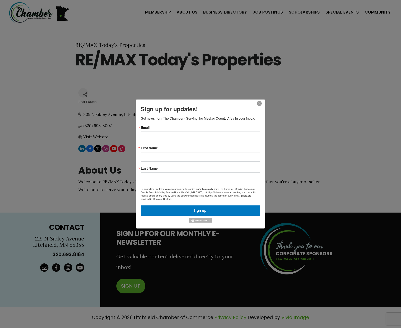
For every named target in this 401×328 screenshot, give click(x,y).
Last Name (149, 168)
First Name (149, 148)
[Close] (259, 103)
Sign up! (200, 210)
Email (145, 127)
